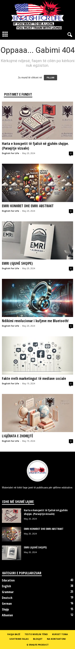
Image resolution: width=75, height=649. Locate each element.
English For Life (10, 153)
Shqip (5, 609)
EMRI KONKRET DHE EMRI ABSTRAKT (28, 205)
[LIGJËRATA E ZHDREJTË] (37, 413)
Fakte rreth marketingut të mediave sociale (34, 378)
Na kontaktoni (56, 638)
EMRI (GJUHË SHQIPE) (17, 263)
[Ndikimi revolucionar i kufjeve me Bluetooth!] (37, 298)
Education (8, 580)
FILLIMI (50, 77)
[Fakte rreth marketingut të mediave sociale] (37, 355)
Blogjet (37, 638)
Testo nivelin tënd (36, 634)
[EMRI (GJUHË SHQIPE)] (37, 240)
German (7, 603)
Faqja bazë (13, 634)
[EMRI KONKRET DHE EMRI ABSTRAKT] (37, 183)
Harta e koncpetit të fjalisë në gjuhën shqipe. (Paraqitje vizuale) (35, 146)
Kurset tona (60, 634)
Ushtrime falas (19, 638)
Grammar (8, 592)
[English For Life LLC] (37, 14)
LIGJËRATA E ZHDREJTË (17, 435)
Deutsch (7, 598)
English (6, 586)
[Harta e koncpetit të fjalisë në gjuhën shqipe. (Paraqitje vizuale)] (37, 121)
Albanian (7, 615)
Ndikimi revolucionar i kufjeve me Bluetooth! (35, 320)
